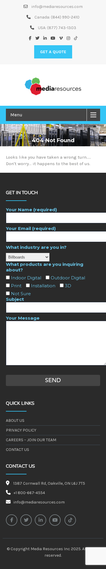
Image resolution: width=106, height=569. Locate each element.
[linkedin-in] (40, 520)
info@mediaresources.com (57, 6)
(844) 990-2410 (65, 17)
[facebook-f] (11, 520)
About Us (15, 420)
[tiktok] (70, 520)
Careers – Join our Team (31, 439)
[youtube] (55, 520)
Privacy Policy (21, 430)
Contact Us (17, 449)
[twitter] (26, 520)
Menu (16, 115)
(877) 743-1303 (61, 27)
